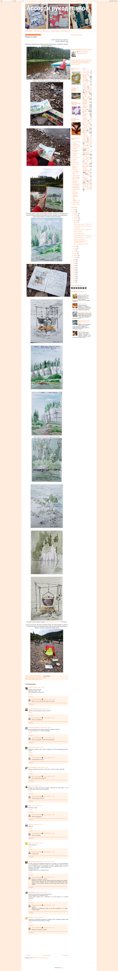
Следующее (28, 955)
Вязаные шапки (81, 331)
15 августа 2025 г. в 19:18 (49, 699)
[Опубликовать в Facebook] (48, 676)
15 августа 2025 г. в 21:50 (42, 767)
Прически (84, 165)
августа (76, 220)
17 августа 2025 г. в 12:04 (49, 796)
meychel (30, 687)
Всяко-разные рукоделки (76, 151)
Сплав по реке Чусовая (79, 233)
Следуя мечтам (76, 189)
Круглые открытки (82, 303)
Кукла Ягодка (77, 227)
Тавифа (74, 191)
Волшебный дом (76, 146)
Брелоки (90, 85)
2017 (74, 272)
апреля (76, 251)
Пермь (87, 154)
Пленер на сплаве (78, 231)
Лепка (90, 130)
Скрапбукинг (87, 171)
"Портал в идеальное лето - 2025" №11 (82, 235)
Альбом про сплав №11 (79, 239)
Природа (44, 677)
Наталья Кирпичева (36, 699)
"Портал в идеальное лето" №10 (81, 243)
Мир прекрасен (76, 164)
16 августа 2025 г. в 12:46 (37, 805)
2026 (74, 209)
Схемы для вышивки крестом (87, 175)
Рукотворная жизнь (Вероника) (76, 187)
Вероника (30, 917)
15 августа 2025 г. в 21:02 (37, 747)
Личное (85, 133)
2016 (74, 274)
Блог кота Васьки (76, 141)
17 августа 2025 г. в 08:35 (37, 843)
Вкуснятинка (88, 91)
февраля (76, 255)
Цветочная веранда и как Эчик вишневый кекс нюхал (80, 241)
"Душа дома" (86, 70)
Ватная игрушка (88, 89)
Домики (84, 115)
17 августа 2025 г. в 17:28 (48, 861)
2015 (74, 276)
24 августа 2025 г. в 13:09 (49, 905)
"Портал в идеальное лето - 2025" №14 (82, 224)
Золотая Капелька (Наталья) (35, 861)
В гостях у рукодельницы (76, 144)
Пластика (85, 155)
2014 (74, 278)
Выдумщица (75, 153)
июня (75, 248)
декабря (76, 213)
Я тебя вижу (88, 189)
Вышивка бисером (87, 96)
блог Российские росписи (65, 30)
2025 (74, 211)
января (75, 257)
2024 (74, 259)
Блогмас (87, 81)
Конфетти (75, 159)
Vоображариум (76, 202)
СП (83, 174)
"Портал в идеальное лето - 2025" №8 (82, 237)
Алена (29, 824)
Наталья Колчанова (33, 708)
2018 (74, 270)
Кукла (84, 130)
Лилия (29, 747)
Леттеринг (87, 131)
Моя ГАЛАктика (76, 171)
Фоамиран (87, 183)
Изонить (84, 126)
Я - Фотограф (87, 187)
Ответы (31, 696)
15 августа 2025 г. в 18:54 (38, 687)
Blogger (61, 967)
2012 (74, 282)
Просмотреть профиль (82, 53)
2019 (74, 269)
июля (75, 246)
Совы (88, 172)
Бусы (91, 88)
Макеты (84, 137)
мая (75, 250)
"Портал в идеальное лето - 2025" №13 (82, 226)
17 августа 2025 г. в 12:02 (49, 717)
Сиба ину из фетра (82, 294)
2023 (74, 261)
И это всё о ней (76, 157)
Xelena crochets (76, 204)
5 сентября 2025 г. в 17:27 (39, 917)
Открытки (86, 148)
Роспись (86, 166)
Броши (85, 87)
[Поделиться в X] (46, 676)
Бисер (84, 80)
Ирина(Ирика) (31, 892)
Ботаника (85, 84)
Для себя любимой (87, 113)
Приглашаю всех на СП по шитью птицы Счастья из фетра (84, 321)
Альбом (40, 677)
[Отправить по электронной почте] (44, 676)
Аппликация (85, 79)
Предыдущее (65, 955)
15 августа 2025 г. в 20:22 (44, 708)
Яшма (74, 198)
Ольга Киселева (32, 767)
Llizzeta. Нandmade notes (76, 200)
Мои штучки (75, 169)
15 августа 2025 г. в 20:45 (45, 727)
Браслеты (85, 85)
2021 (74, 265)
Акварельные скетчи (33, 677)
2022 (74, 263)
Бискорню (90, 80)
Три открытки (77, 222)
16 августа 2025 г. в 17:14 (37, 824)
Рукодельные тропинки (75, 181)
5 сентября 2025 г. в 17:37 (49, 927)
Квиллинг (88, 126)
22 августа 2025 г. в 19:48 (41, 892)
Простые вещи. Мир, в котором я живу (76, 178)
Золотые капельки (75, 155)
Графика (85, 107)
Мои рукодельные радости (75, 167)
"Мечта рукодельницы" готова (84, 312)
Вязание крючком (85, 101)
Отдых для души (76, 175)
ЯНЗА (29, 805)
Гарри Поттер (86, 106)
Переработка (86, 153)
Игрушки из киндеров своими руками (87, 119)
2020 (74, 267)
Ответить (30, 694)
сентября (76, 218)
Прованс (90, 165)
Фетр (90, 181)
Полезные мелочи (87, 159)
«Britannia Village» (86, 72)
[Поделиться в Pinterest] (49, 676)
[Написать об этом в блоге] (45, 676)
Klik (29, 785)
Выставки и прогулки (87, 93)
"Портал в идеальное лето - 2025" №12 (82, 229)
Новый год (88, 142)
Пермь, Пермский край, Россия (35, 679)
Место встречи (76, 162)
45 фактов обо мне (37, 30)
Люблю (74, 160)
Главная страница (28, 30)
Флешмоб (89, 182)
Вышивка (84, 95)
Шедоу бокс (88, 186)
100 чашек (86, 73)
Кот (86, 128)
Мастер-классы (46, 30)
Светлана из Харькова (33, 727)
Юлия (29, 843)
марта (75, 253)
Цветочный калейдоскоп (75, 196)
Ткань (84, 181)
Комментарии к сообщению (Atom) (40, 957)
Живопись (85, 116)
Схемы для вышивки (55, 30)
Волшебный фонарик (75, 148)
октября (76, 217)
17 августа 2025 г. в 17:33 (49, 877)
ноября (76, 215)
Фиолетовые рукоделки (75, 193)
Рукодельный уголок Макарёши (76, 184)
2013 (74, 280)
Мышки (90, 141)
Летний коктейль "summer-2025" (53, 621)
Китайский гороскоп (87, 127)
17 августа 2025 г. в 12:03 (49, 737)
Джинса (84, 109)
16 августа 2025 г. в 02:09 (36, 785)
